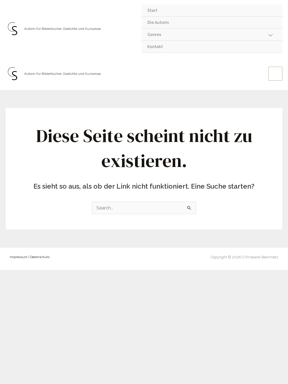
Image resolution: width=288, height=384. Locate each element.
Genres (154, 34)
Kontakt (155, 46)
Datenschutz (40, 257)
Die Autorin (158, 22)
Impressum (19, 257)
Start (152, 10)
